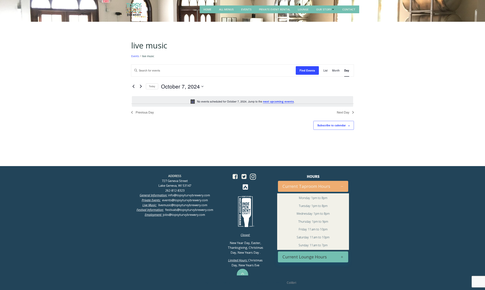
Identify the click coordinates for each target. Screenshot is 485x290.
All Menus (226, 9)
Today (152, 86)
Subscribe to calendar (331, 125)
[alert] (242, 101)
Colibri (291, 283)
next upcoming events (278, 101)
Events (246, 9)
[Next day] (140, 86)
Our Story (323, 9)
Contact (348, 9)
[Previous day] (133, 86)
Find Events (307, 70)
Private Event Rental (274, 9)
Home (207, 9)
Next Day (343, 112)
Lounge (303, 9)
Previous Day (145, 112)
